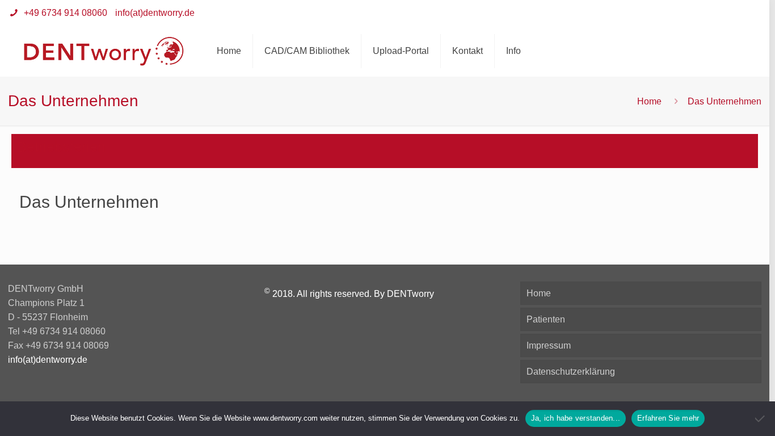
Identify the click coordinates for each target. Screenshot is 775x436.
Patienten (546, 319)
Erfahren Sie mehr (668, 418)
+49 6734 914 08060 (64, 13)
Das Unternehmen (89, 201)
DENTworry (410, 294)
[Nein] (760, 418)
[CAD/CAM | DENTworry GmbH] (104, 51)
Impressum (549, 345)
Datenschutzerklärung (571, 371)
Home (649, 101)
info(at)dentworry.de (155, 13)
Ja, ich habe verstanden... (576, 418)
